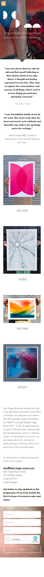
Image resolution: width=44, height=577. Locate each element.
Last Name (9, 523)
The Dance (22, 387)
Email (6, 530)
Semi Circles (22, 210)
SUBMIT (22, 549)
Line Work (22, 279)
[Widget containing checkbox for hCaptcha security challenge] (22, 539)
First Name (9, 515)
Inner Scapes (22, 328)
